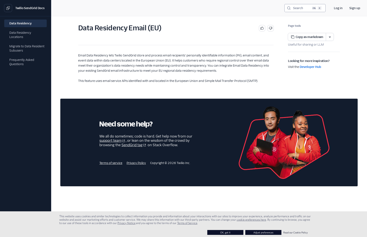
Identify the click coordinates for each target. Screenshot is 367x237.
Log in (338, 8)
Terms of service (110, 163)
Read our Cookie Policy (295, 232)
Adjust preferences (263, 232)
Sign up (354, 8)
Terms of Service (187, 223)
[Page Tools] (330, 37)
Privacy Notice (126, 223)
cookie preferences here (251, 219)
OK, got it (225, 232)
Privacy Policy (136, 163)
